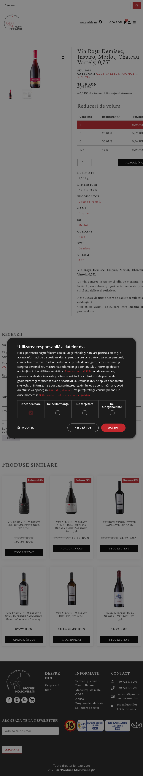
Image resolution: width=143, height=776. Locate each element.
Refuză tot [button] (83, 427)
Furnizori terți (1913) (78, 371)
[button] (25, 428)
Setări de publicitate (60, 390)
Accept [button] (113, 427)
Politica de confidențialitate (73, 395)
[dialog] (71, 388)
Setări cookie (47, 395)
